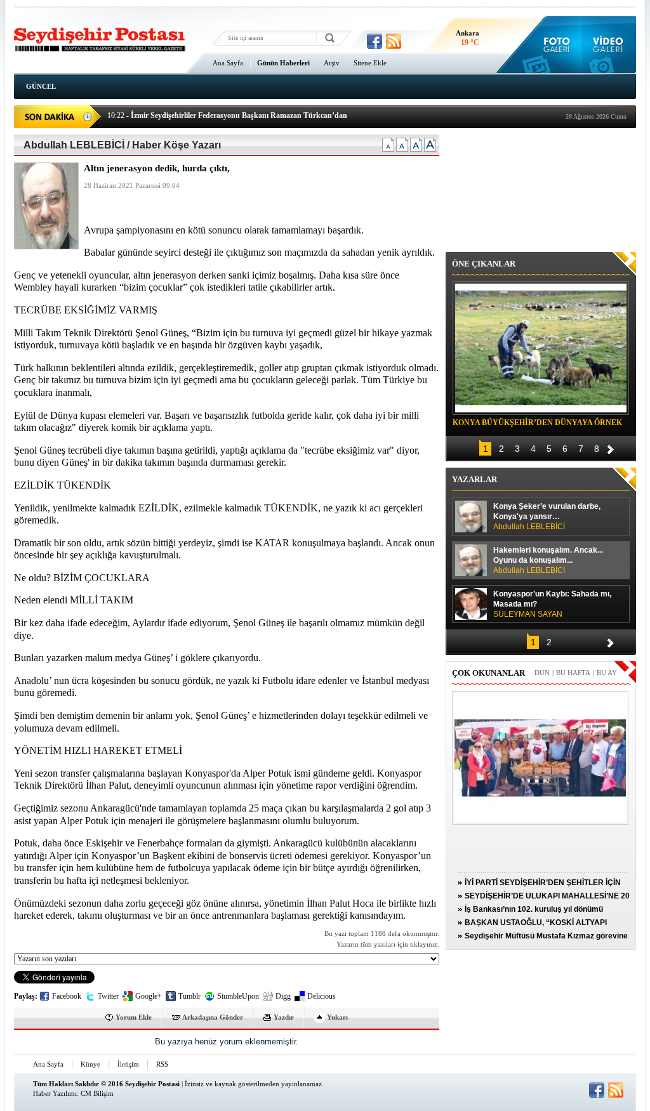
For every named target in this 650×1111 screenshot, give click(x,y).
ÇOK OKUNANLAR (488, 673)
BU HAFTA (573, 672)
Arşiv (332, 63)
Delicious (321, 996)
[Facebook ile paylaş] (374, 41)
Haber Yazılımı (55, 1093)
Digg (283, 996)
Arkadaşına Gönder (212, 1017)
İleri (610, 448)
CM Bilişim (97, 1093)
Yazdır (284, 1017)
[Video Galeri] (609, 44)
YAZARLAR (474, 479)
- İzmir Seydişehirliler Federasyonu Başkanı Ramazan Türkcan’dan (227, 115)
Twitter (108, 996)
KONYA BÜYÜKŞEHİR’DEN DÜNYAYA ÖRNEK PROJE (537, 424)
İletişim (128, 1064)
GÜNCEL (41, 86)
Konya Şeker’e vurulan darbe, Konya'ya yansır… (546, 516)
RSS (162, 1064)
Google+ (148, 996)
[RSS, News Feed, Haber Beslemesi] (393, 41)
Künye (90, 1064)
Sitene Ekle (370, 63)
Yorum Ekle (134, 1017)
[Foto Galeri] (554, 44)
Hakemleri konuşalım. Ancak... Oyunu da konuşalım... (548, 560)
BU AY (607, 672)
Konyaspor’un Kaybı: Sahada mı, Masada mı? (552, 604)
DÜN (542, 672)
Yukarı (337, 1017)
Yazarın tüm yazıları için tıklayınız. (387, 944)
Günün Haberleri (283, 63)
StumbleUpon (238, 996)
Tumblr (189, 996)
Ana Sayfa (228, 63)
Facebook (66, 996)
